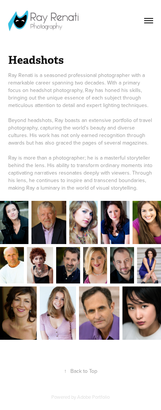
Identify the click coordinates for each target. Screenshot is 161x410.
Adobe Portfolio (93, 396)
